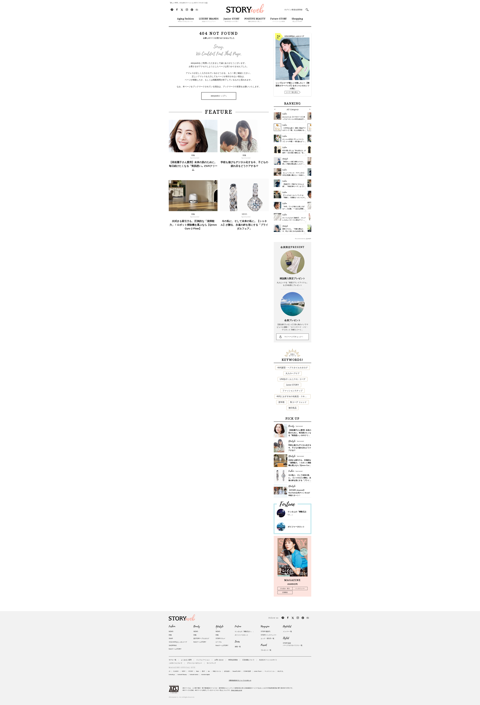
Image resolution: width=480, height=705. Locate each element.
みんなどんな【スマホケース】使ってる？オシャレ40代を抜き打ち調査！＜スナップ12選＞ (293, 119)
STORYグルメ (220, 638)
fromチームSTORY (175, 649)
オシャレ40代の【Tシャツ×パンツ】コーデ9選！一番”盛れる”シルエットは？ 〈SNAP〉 (294, 141)
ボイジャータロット (296, 527)
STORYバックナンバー (268, 635)
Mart (197, 671)
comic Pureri (258, 671)
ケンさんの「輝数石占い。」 (244, 631)
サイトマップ (211, 663)
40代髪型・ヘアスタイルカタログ (292, 368)
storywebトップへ (219, 96)
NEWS (171, 631)
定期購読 (285, 592)
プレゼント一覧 (266, 650)
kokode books (194, 674)
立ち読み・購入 (285, 588)
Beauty (197, 626)
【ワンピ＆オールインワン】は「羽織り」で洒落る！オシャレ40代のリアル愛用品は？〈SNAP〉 (293, 197)
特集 (170, 635)
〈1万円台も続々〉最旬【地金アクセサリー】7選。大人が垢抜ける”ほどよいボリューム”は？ (294, 130)
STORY (190, 671)
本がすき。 (281, 671)
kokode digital (205, 674)
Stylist (286, 638)
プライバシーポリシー (194, 663)
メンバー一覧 (287, 631)
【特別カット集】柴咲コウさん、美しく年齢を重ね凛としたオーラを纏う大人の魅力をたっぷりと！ (293, 164)
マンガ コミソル (269, 671)
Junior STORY (292, 385)
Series (237, 641)
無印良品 (292, 408)
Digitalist (287, 626)
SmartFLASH (236, 671)
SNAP (171, 638)
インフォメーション (203, 660)
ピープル (219, 642)
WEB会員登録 (233, 660)
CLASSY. (176, 671)
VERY (183, 671)
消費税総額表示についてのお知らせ (240, 680)
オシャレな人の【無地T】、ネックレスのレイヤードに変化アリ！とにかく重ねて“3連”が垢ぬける (294, 220)
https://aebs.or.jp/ (236, 690)
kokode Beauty (182, 674)
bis (209, 671)
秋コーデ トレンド (298, 402)
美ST (203, 671)
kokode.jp (172, 674)
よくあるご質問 (186, 660)
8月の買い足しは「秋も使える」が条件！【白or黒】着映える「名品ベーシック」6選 (294, 153)
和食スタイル (217, 671)
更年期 (281, 402)
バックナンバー (300, 588)
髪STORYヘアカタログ (201, 638)
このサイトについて (175, 663)
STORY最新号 (265, 631)
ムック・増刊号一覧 (267, 638)
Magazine (265, 626)
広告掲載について (248, 660)
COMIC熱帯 (247, 671)
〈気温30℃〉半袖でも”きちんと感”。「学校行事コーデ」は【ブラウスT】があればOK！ (294, 186)
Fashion (172, 626)
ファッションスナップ (292, 391)
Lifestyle (219, 626)
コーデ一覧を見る (292, 92)
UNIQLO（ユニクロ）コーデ (292, 379)
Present (264, 645)
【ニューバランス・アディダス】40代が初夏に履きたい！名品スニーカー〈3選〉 (293, 175)
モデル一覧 (172, 660)
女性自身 (227, 671)
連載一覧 (238, 646)
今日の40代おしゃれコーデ (178, 642)
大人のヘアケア (293, 373)
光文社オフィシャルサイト (268, 660)
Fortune (238, 626)
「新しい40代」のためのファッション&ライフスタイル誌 (188, 3)
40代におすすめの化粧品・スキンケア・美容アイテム (293, 396)
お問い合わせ (219, 660)
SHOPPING (173, 645)
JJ (169, 671)
